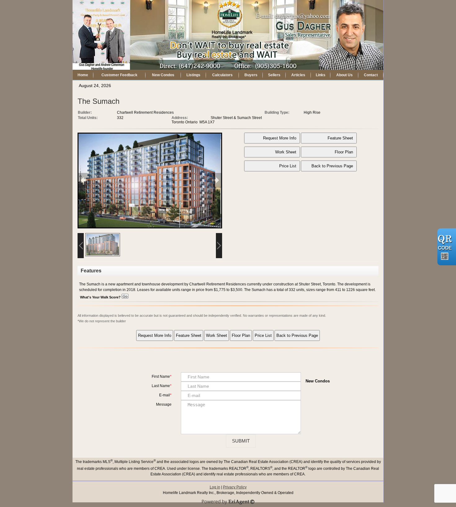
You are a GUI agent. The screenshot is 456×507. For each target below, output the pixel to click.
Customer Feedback (119, 75)
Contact (371, 75)
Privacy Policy (235, 487)
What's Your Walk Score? (101, 297)
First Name (161, 376)
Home (83, 75)
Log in (215, 487)
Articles (298, 75)
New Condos (163, 75)
